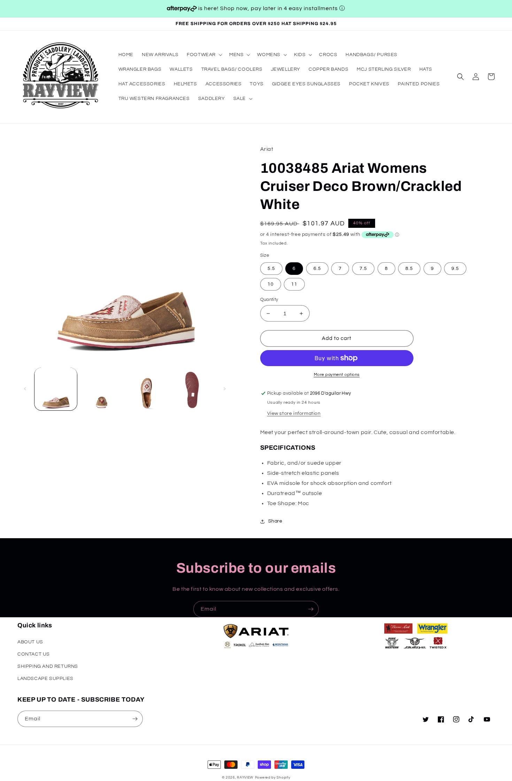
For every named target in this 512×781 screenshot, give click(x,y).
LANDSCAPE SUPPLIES (45, 678)
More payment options (337, 374)
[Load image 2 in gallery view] (101, 389)
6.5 (317, 268)
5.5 (271, 268)
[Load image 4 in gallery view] (193, 389)
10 (270, 284)
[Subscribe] (310, 609)
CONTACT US (33, 654)
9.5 (455, 268)
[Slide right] (224, 388)
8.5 (409, 268)
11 (294, 284)
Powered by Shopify (272, 777)
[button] (204, 54)
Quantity (269, 299)
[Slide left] (25, 388)
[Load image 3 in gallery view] (147, 389)
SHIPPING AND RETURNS (47, 666)
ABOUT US (30, 642)
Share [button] (275, 521)
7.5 (363, 268)
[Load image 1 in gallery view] (55, 389)
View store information (294, 413)
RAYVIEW (245, 777)
